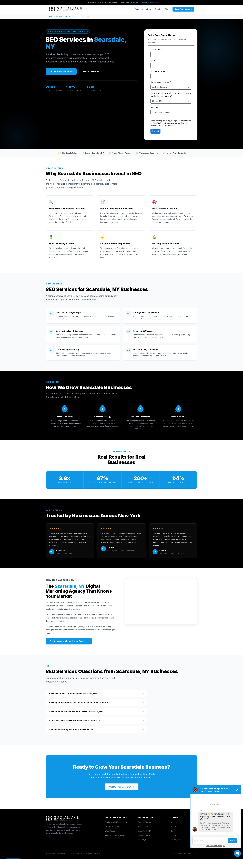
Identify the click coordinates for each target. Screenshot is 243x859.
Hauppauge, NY (144, 835)
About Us (174, 822)
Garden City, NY (144, 822)
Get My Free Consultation (121, 787)
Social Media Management (116, 822)
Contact (174, 835)
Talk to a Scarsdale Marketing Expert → (69, 641)
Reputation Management (115, 835)
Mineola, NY (143, 826)
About (148, 9)
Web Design (110, 831)
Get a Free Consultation (61, 71)
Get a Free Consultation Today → (143, 2)
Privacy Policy (177, 840)
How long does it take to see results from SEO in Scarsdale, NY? (96, 702)
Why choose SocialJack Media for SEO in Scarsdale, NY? (96, 711)
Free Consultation (183, 9)
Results (158, 9)
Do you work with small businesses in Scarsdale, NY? (96, 720)
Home (51, 16)
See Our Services (91, 71)
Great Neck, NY (144, 831)
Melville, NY (143, 840)
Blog (167, 9)
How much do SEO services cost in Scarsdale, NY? (96, 693)
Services (139, 9)
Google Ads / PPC (112, 826)
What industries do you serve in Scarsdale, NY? (96, 729)
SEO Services (70, 16)
